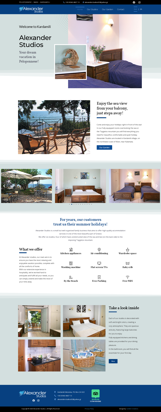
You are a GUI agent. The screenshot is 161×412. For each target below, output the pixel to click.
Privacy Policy (89, 409)
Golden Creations (132, 409)
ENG (135, 9)
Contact (120, 9)
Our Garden (107, 9)
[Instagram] (139, 2)
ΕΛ (141, 9)
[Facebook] (134, 2)
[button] (4, 186)
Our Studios (92, 9)
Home (80, 9)
